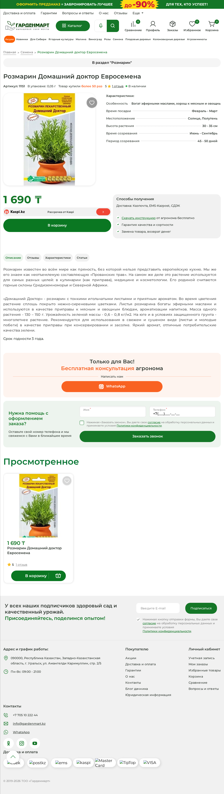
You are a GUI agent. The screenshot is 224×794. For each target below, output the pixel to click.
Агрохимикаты (197, 39)
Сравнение (198, 683)
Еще (136, 13)
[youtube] (35, 743)
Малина (81, 39)
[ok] (8, 743)
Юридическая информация (148, 695)
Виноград (95, 39)
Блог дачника (136, 689)
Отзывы (120, 13)
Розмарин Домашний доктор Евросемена (34, 550)
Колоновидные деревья (169, 39)
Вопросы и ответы (78, 13)
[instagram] (21, 743)
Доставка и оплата (19, 13)
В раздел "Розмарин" (112, 63)
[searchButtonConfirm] (113, 26)
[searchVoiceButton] (101, 26)
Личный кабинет (204, 649)
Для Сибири (38, 39)
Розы (107, 39)
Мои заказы (198, 664)
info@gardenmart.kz (29, 724)
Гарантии (49, 13)
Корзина (196, 676)
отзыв (118, 86)
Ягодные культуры (61, 39)
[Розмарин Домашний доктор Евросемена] (38, 505)
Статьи (82, 257)
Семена (118, 39)
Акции (130, 658)
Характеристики (58, 257)
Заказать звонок (147, 436)
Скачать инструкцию (139, 218)
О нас (104, 13)
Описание (13, 257)
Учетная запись (202, 658)
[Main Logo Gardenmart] (27, 25)
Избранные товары (205, 670)
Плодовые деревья (138, 39)
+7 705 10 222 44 (25, 715)
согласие (154, 422)
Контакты (133, 683)
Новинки (22, 39)
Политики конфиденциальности (139, 425)
